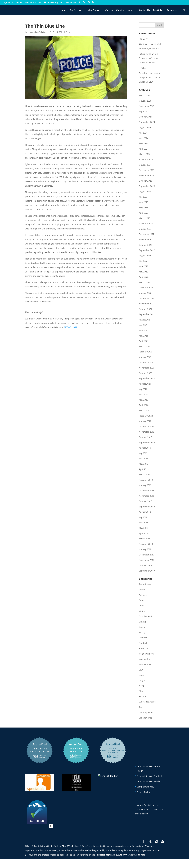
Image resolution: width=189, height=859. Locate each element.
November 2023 (146, 175)
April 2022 (143, 277)
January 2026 (145, 100)
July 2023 (143, 196)
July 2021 (143, 325)
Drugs (142, 627)
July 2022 (143, 260)
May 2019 (143, 463)
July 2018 (143, 517)
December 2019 (146, 426)
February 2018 (146, 544)
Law (141, 669)
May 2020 (143, 399)
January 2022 (145, 293)
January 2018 (145, 549)
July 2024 (143, 132)
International (145, 664)
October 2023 (145, 180)
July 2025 (143, 111)
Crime (68, 32)
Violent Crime (145, 717)
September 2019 (147, 442)
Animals (143, 595)
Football (143, 643)
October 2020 (145, 373)
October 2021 (145, 309)
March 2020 (144, 410)
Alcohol (142, 589)
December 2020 (146, 362)
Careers (109, 10)
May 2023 (143, 207)
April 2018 (143, 533)
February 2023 (146, 223)
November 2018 (146, 495)
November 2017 (146, 560)
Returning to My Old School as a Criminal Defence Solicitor (148, 58)
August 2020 (145, 383)
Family (142, 632)
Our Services (76, 10)
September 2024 (147, 122)
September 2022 (147, 250)
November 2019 (146, 431)
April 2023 (143, 212)
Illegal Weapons (146, 653)
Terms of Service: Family (148, 781)
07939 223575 (14, 2)
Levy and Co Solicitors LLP (39, 32)
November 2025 (146, 106)
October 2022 (145, 245)
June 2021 (143, 330)
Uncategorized (146, 712)
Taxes (141, 707)
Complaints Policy (145, 786)
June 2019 (143, 458)
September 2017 (147, 570)
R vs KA (142, 68)
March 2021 (144, 346)
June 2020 (143, 394)
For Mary (143, 38)
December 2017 (146, 554)
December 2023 (146, 170)
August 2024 (145, 127)
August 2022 (145, 255)
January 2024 (145, 164)
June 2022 (143, 266)
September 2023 (147, 186)
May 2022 (143, 271)
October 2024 (145, 116)
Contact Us (144, 10)
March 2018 (144, 538)
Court (119, 10)
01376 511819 (33, 2)
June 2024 (143, 138)
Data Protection (146, 616)
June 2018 (143, 522)
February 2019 (146, 480)
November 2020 (146, 367)
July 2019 (143, 453)
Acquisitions (145, 584)
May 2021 (143, 335)
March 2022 (144, 282)
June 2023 (143, 202)
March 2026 (144, 95)
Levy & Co (143, 680)
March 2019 (144, 474)
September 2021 (147, 314)
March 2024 (144, 154)
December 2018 (146, 490)
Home (64, 10)
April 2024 (143, 148)
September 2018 (147, 506)
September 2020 (147, 378)
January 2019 (145, 485)
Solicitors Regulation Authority (111, 854)
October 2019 (145, 437)
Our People (93, 10)
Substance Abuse (147, 701)
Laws (141, 675)
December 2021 (146, 298)
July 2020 (143, 389)
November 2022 (146, 239)
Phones (142, 691)
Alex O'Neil (67, 846)
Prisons (142, 696)
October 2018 (145, 501)
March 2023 (144, 218)
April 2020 (143, 405)
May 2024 (143, 143)
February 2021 (146, 351)
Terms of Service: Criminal (149, 776)
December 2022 (146, 234)
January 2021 (145, 357)
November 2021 (146, 303)
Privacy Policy (143, 792)
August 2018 (145, 512)
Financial (143, 637)
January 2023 (145, 229)
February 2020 (146, 415)
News (130, 10)
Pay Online (158, 10)
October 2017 (145, 565)
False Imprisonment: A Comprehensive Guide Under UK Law (149, 77)
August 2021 (145, 319)
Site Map (140, 854)
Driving (142, 621)
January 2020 (145, 421)
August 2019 (145, 447)
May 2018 (143, 528)
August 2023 (145, 191)
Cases (142, 600)
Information (144, 659)
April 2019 (143, 469)
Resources (172, 10)
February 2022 (146, 287)
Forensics (143, 648)
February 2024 (146, 159)
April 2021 (143, 341)
